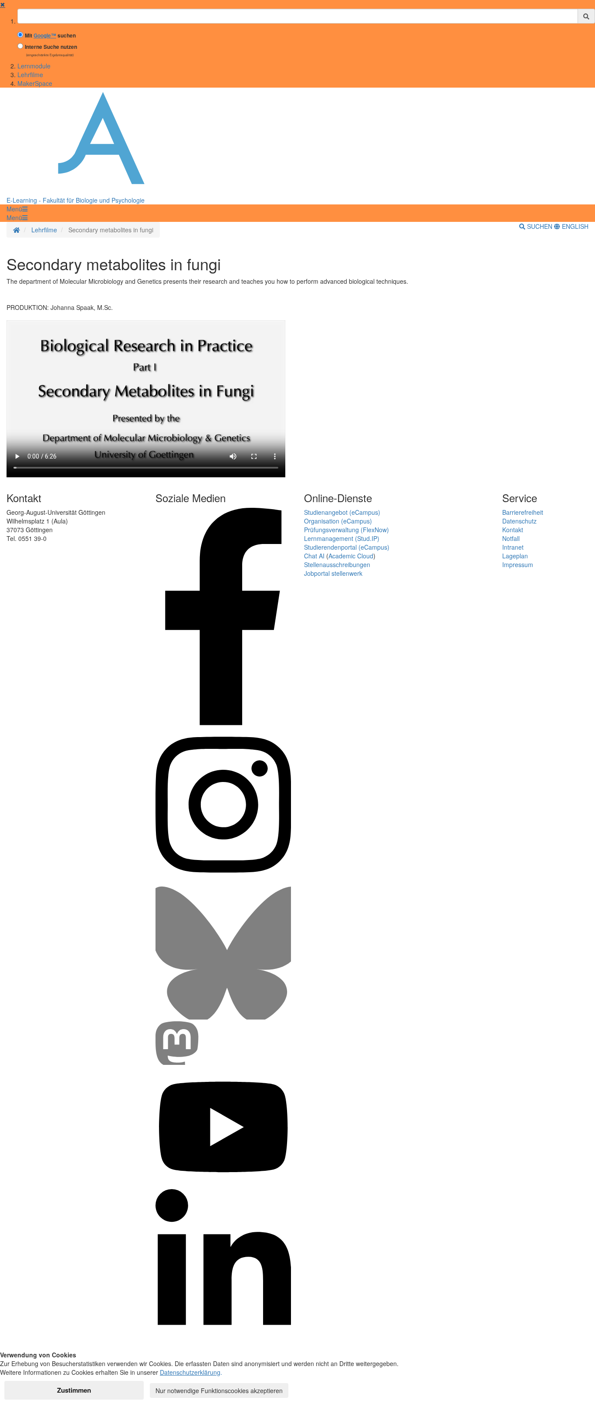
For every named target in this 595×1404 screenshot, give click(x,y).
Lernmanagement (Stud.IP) (341, 538)
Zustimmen (74, 1390)
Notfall (511, 538)
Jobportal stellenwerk (333, 573)
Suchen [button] (539, 226)
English (574, 226)
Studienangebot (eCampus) (342, 512)
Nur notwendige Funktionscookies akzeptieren (219, 1390)
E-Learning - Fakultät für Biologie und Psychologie (76, 200)
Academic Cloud (350, 555)
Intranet (513, 547)
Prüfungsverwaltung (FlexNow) (346, 529)
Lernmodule (34, 65)
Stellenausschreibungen (337, 564)
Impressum (517, 564)
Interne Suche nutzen (51, 47)
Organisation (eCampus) (338, 521)
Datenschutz (519, 521)
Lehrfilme (30, 74)
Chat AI (314, 555)
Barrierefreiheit (522, 512)
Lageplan (515, 555)
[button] (17, 208)
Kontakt (512, 529)
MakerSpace (34, 83)
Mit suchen (50, 35)
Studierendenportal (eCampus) (346, 547)
